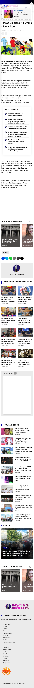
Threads (5, 654)
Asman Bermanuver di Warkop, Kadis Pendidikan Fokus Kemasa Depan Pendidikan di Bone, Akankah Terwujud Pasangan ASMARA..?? (16, 553)
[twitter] (5, 2)
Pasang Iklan (6, 647)
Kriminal (5, 252)
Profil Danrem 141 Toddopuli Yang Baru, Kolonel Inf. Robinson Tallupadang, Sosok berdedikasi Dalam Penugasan (23, 449)
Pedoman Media (7, 633)
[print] (14, 258)
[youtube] (10, 2)
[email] (18, 258)
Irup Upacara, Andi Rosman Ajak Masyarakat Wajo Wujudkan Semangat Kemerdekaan (23, 440)
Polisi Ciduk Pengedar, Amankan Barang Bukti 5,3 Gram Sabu (25, 299)
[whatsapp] (10, 258)
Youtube (5, 658)
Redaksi (5, 626)
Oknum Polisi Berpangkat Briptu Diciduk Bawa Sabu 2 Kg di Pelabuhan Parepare (17, 149)
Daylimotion (6, 660)
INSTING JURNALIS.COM (18, 683)
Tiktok (4, 651)
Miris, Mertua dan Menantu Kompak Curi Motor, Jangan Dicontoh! (16, 141)
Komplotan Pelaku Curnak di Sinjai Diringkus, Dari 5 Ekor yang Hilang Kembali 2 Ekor (8, 300)
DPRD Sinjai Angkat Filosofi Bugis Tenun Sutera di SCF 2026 (23, 478)
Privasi (4, 631)
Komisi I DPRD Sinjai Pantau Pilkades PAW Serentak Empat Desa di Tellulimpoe (23, 516)
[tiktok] (13, 2)
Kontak (5, 628)
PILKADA (6, 547)
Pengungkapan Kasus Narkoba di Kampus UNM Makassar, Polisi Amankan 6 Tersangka (17, 134)
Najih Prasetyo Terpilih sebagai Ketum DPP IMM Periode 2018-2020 (22, 430)
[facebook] (2, 2)
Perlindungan (6, 637)
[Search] (32, 2)
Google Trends (7, 649)
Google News (6, 662)
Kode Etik (5, 635)
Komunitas (6, 656)
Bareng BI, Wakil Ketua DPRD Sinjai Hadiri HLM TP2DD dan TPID (23, 507)
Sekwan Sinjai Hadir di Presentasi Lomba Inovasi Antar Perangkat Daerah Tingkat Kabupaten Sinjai (22, 488)
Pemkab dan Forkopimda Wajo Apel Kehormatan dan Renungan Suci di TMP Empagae (23, 459)
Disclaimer (6, 640)
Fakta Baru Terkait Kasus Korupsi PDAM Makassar (15, 114)
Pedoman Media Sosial (9, 642)
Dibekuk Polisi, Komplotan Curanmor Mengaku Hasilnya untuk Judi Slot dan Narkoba (16, 121)
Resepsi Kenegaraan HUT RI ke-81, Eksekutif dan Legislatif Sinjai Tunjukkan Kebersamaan (23, 469)
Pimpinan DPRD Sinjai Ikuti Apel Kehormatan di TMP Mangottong (23, 497)
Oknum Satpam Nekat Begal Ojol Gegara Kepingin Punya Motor (17, 127)
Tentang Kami (6, 624)
